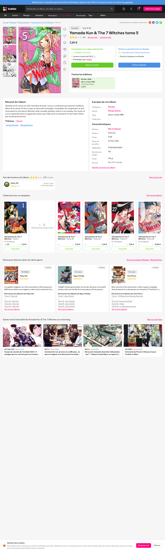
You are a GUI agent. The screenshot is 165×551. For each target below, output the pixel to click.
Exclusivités (66, 16)
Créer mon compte (152, 9)
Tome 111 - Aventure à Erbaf (122, 301)
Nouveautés (81, 16)
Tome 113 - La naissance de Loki (124, 306)
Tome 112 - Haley (118, 304)
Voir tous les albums (154, 195)
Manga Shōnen (23, 22)
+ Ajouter (18, 121)
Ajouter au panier (92, 65)
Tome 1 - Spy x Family (66, 296)
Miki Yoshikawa (114, 129)
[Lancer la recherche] (111, 9)
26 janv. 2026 (48, 183)
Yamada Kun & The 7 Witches (42, 22)
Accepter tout (143, 545)
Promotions (52, 16)
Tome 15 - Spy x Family (66, 304)
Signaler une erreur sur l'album (103, 167)
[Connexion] (131, 9)
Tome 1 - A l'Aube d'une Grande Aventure (127, 296)
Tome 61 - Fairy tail (11, 301)
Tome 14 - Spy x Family (66, 301)
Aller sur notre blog (154, 319)
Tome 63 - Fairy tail (11, 306)
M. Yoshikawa (9, 242)
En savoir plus (127, 2)
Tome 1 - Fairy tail (10, 296)
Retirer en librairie (139, 65)
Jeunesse (39, 15)
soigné (89, 59)
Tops (90, 15)
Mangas (26, 15)
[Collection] (124, 9)
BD (5, 15)
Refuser (157, 545)
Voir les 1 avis (92, 37)
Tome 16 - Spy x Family (66, 306)
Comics (15, 15)
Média (102, 15)
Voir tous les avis (155, 177)
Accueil (5, 22)
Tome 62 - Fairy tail (11, 304)
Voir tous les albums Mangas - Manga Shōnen (144, 260)
